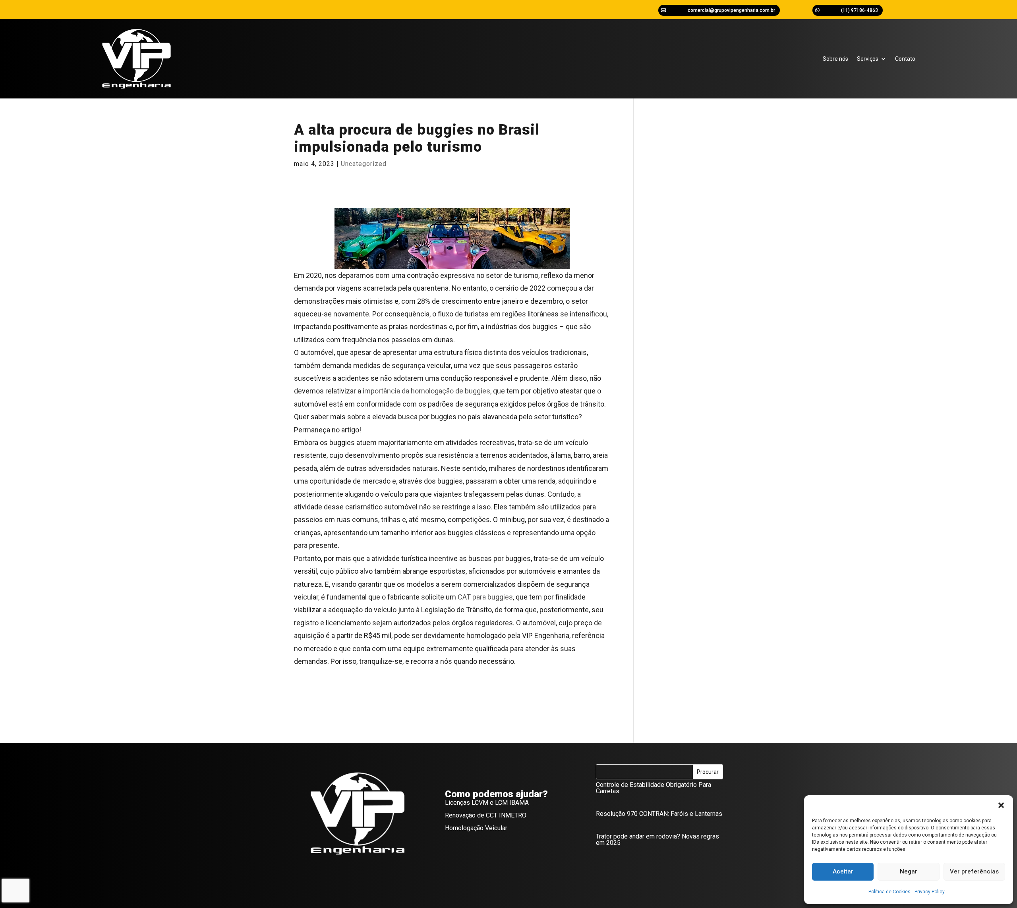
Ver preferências (974, 871)
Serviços (867, 59)
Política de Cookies (889, 892)
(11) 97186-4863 (859, 10)
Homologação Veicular (476, 828)
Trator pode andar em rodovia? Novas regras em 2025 (657, 839)
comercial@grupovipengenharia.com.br (731, 10)
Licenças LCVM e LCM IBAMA (487, 802)
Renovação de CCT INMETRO (485, 815)
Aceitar (843, 871)
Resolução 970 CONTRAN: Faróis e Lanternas (659, 813)
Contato (905, 59)
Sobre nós (835, 59)
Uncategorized (364, 164)
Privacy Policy (930, 892)
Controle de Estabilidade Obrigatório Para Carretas (653, 788)
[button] (1001, 805)
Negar (908, 871)
